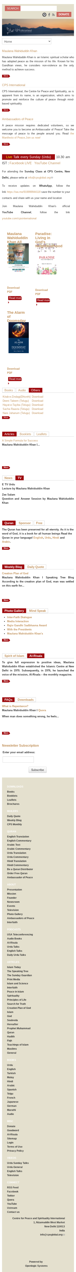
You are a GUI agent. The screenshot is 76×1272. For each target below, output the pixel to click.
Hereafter (12, 1024)
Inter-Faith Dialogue (19, 617)
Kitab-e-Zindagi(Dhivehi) (17, 396)
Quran (8, 523)
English (38, 537)
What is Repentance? (15, 706)
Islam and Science (17, 983)
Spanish (11, 1089)
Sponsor (25, 523)
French (11, 1097)
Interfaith (12, 922)
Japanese (12, 1101)
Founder (12, 897)
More (6, 76)
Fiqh (9, 1040)
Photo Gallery (14, 610)
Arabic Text (13, 844)
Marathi (11, 1110)
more (6, 417)
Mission (11, 893)
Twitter (11, 1195)
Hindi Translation (16, 861)
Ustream (12, 1208)
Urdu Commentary (18, 857)
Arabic (6, 541)
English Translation (18, 836)
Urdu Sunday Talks (18, 1163)
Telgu (10, 1093)
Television (13, 910)
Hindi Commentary (18, 865)
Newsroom (13, 901)
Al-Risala (35, 656)
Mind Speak (37, 610)
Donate (11, 1126)
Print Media (13, 979)
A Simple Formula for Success (20, 440)
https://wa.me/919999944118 (24, 191)
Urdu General (14, 1167)
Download (37, 396)
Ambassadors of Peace (20, 918)
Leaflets (41, 434)
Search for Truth (16, 1004)
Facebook (12, 1191)
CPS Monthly (14, 824)
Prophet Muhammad (18, 1028)
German (11, 1106)
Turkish (11, 1073)
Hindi (55, 537)
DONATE (64, 14)
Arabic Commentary (19, 848)
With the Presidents (19, 629)
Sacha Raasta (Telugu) (16, 408)
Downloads (26, 699)
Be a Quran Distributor (20, 869)
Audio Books (14, 938)
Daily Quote (35, 567)
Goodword (13, 1130)
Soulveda (12, 1020)
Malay (10, 1077)
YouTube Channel (47, 163)
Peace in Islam (15, 991)
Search (12, 8)
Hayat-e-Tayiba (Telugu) (16, 404)
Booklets (25, 434)
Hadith (11, 1036)
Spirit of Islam (14, 656)
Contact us (13, 1212)
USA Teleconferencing (20, 934)
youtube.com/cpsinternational (19, 218)
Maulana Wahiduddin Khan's (25, 633)
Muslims (12, 1048)
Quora (42, 710)
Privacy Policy (15, 1150)
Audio (22, 390)
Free (39, 523)
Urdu (48, 537)
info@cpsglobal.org (40, 177)
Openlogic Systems (36, 1265)
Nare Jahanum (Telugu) (16, 413)
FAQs (8, 699)
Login (10, 1142)
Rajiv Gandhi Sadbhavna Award (27, 625)
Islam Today (14, 967)
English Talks (14, 950)
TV (19, 478)
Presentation (14, 889)
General (11, 1052)
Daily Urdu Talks (16, 955)
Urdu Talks (13, 946)
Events (11, 906)
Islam (10, 1012)
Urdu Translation (16, 853)
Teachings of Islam (18, 1044)
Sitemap (12, 1138)
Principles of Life (16, 999)
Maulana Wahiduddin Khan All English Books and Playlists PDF (17, 248)
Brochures (13, 804)
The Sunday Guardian (19, 975)
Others (35, 390)
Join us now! (33, 137)
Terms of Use (14, 1146)
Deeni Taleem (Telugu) (16, 400)
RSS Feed (12, 1187)
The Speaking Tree (17, 971)
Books (8, 390)
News (8, 478)
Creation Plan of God (15, 573)
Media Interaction (18, 621)
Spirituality (13, 995)
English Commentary (19, 840)
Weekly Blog (13, 567)
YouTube (12, 1203)
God (9, 1016)
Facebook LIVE (21, 163)
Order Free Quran (17, 873)
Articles (9, 434)
